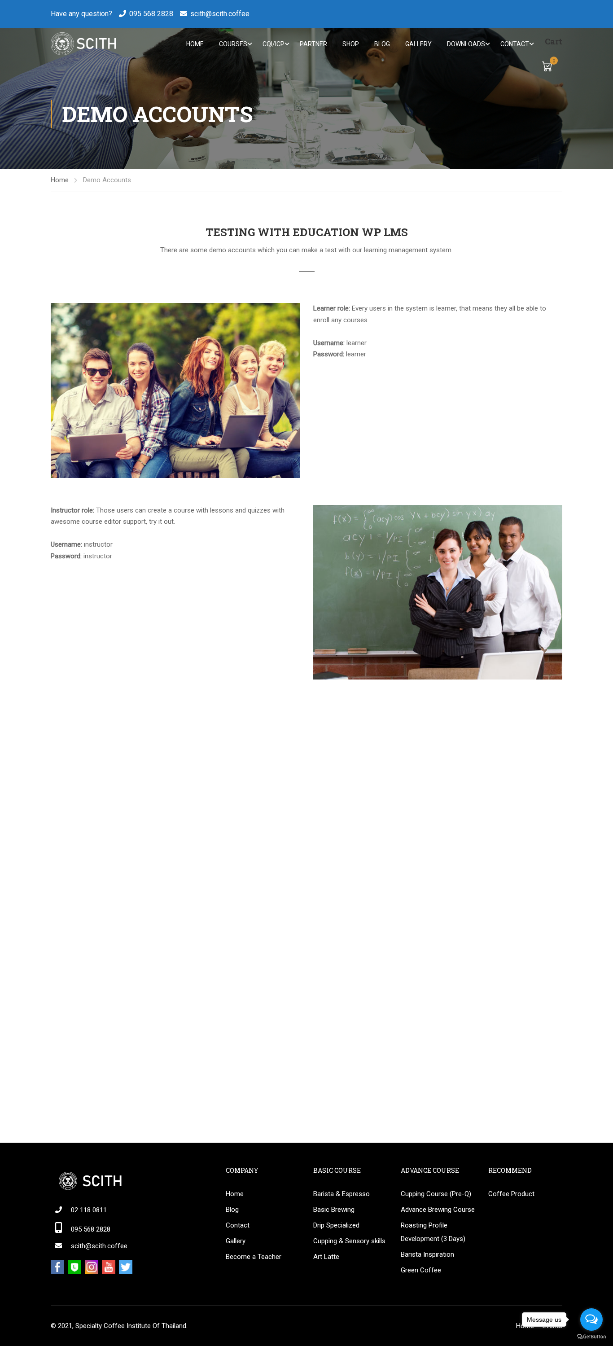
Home (195, 44)
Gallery (418, 44)
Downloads (466, 44)
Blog (382, 44)
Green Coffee (421, 1270)
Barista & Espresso (341, 1194)
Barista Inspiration (427, 1254)
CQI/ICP (274, 44)
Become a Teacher (253, 1257)
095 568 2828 (151, 13)
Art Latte (326, 1257)
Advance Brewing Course (438, 1210)
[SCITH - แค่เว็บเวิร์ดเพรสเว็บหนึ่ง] (83, 43)
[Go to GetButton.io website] (591, 1337)
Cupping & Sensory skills (349, 1241)
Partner (313, 44)
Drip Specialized (336, 1225)
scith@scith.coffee (220, 13)
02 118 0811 (89, 1210)
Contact (514, 44)
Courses (233, 44)
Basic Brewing (334, 1210)
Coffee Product (511, 1194)
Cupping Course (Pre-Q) (436, 1194)
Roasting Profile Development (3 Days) (433, 1232)
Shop (350, 44)
